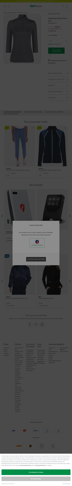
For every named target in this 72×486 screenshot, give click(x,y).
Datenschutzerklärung (25, 465)
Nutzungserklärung (40, 465)
